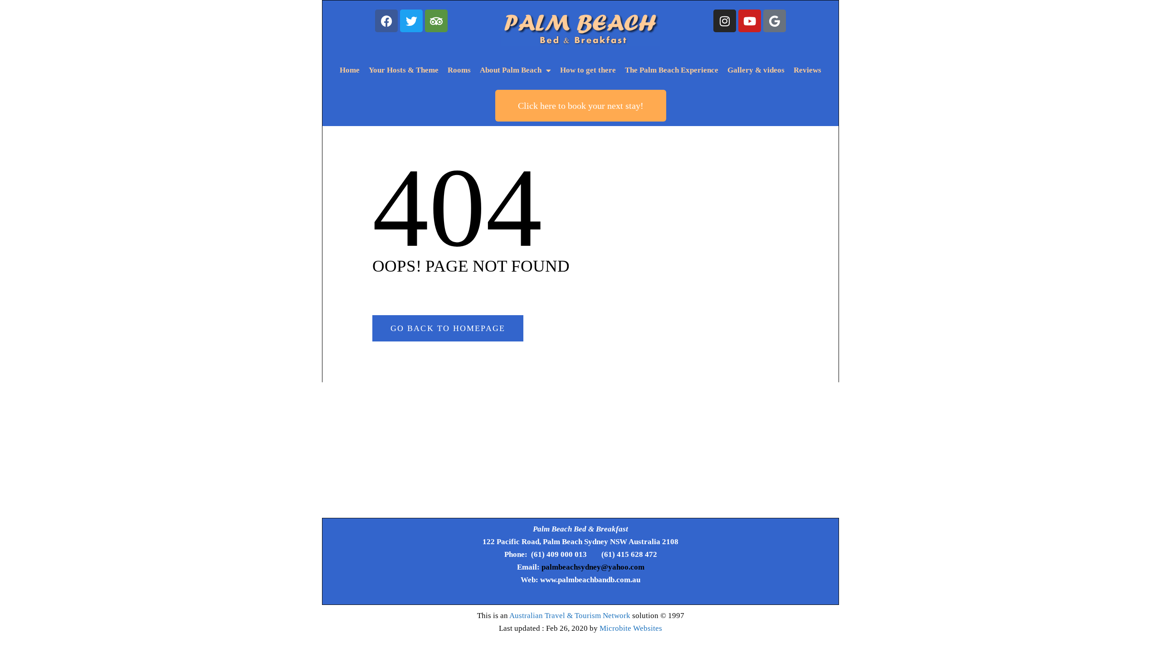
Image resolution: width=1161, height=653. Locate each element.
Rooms (459, 70)
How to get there (588, 70)
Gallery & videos (756, 70)
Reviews (807, 70)
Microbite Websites (631, 628)
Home (350, 70)
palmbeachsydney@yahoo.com (592, 567)
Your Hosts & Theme (404, 70)
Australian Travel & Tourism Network (569, 615)
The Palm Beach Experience (671, 70)
